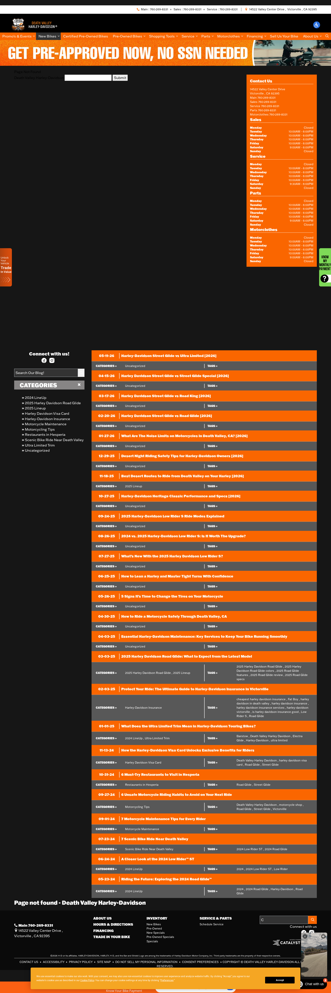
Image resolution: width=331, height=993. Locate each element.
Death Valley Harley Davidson (271, 736)
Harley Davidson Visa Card (47, 413)
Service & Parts (216, 918)
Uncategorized (37, 450)
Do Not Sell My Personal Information (146, 962)
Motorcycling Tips (40, 429)
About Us (102, 918)
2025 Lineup (35, 408)
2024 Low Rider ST (250, 849)
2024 (241, 869)
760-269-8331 (266, 97)
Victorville (280, 809)
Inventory (157, 918)
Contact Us (29, 962)
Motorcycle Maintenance (45, 424)
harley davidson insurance (290, 703)
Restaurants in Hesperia (45, 434)
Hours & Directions (113, 924)
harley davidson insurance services (261, 707)
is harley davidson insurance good (276, 712)
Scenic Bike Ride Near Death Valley (54, 440)
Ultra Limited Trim (40, 445)
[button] (316, 25)
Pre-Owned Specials (160, 937)
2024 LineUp (35, 397)
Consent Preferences (200, 962)
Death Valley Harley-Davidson (39, 77)
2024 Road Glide (276, 849)
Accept (280, 980)
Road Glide (256, 716)
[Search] (81, 373)
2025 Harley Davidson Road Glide (53, 403)
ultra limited (279, 740)
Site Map (104, 962)
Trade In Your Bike (111, 937)
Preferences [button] (167, 980)
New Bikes (154, 924)
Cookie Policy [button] (87, 980)
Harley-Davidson (258, 740)
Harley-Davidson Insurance (47, 418)
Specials (152, 941)
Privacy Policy (81, 962)
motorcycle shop (291, 805)
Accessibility (54, 962)
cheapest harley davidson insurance (262, 699)
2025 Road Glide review (267, 675)
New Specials (156, 932)
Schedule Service (212, 924)
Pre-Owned (154, 928)
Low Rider (281, 869)
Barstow (243, 736)
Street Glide (270, 764)
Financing (103, 931)
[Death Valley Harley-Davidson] (36, 24)
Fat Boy (294, 699)
